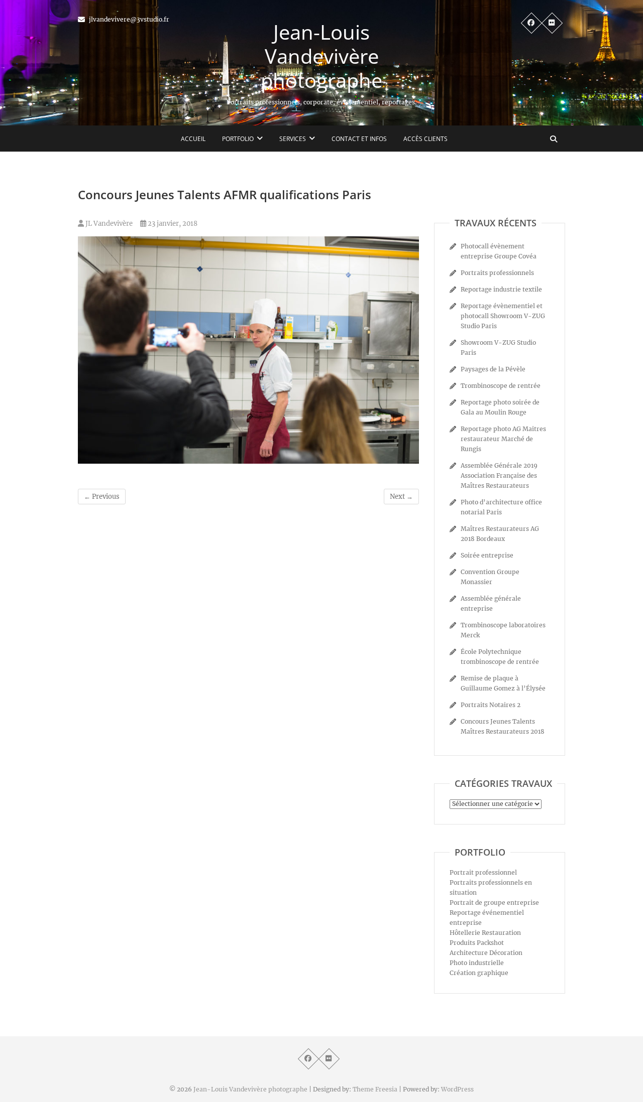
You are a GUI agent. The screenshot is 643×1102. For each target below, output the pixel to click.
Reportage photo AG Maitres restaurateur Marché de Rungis (503, 439)
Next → (401, 496)
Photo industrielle (477, 963)
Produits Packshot (477, 942)
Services (292, 138)
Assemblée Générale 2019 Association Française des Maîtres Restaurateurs (499, 475)
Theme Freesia (375, 1089)
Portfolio (238, 138)
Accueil (193, 138)
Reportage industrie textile (501, 289)
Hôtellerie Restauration (485, 932)
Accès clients (425, 138)
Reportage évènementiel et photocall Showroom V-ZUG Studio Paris (503, 316)
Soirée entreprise (487, 555)
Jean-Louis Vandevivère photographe (321, 56)
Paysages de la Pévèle (493, 369)
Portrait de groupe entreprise (494, 902)
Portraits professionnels (497, 273)
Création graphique (479, 973)
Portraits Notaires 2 (490, 705)
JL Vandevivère (108, 223)
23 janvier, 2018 (171, 223)
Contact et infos (359, 138)
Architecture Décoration (486, 952)
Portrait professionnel (483, 872)
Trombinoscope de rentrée (501, 385)
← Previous (102, 496)
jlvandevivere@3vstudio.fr (128, 19)
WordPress (457, 1089)
